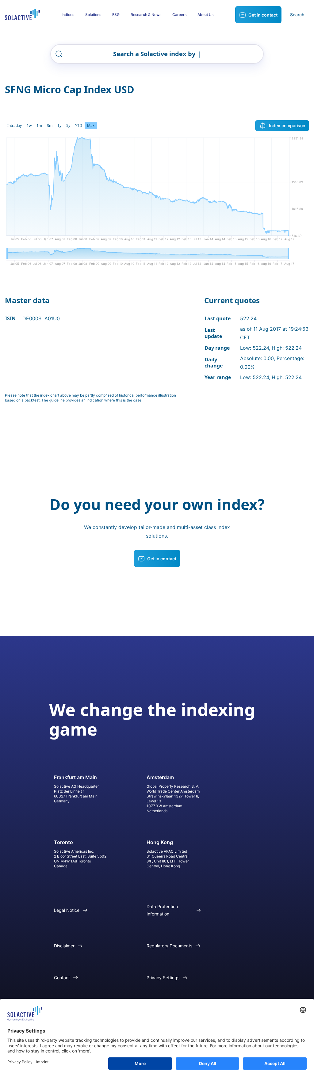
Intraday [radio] (14, 125)
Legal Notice (66, 910)
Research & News (146, 14)
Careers (179, 14)
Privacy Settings (163, 977)
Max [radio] (90, 125)
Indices (68, 14)
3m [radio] (49, 125)
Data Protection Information (162, 910)
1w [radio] (29, 125)
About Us (205, 14)
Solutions (93, 14)
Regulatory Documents (169, 945)
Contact (62, 977)
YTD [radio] (78, 125)
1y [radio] (59, 125)
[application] (157, 191)
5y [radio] (68, 125)
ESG (116, 14)
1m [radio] (39, 125)
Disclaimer (64, 945)
